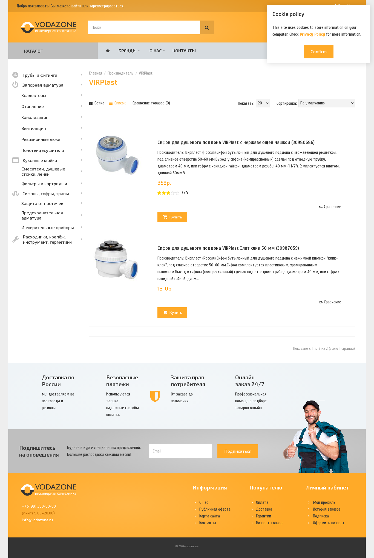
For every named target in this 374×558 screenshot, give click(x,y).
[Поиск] (207, 27)
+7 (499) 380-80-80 (39, 506)
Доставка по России (58, 380)
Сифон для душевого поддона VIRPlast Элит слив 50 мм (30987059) (228, 248)
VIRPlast (146, 73)
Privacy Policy (312, 34)
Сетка (98, 103)
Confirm (319, 51)
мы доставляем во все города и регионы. (58, 401)
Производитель (121, 73)
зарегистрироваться (106, 6)
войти (76, 6)
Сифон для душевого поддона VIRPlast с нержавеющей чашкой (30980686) (236, 142)
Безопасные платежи (122, 380)
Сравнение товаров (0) (151, 103)
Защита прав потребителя (188, 380)
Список (119, 103)
